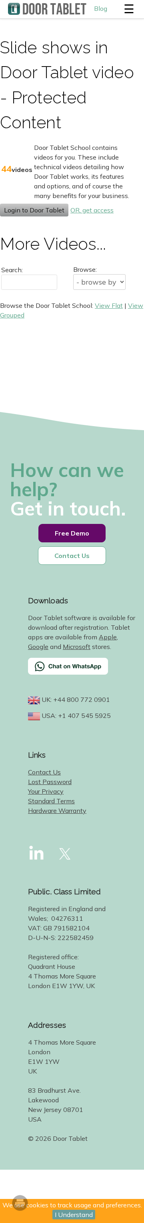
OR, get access (92, 210)
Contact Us (72, 556)
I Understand (74, 1215)
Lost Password (50, 782)
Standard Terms (51, 801)
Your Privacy (46, 791)
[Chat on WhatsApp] (82, 671)
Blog (100, 8)
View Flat (109, 305)
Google (38, 647)
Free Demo (72, 533)
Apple (108, 637)
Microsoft (76, 647)
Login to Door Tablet (34, 210)
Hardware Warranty (57, 811)
